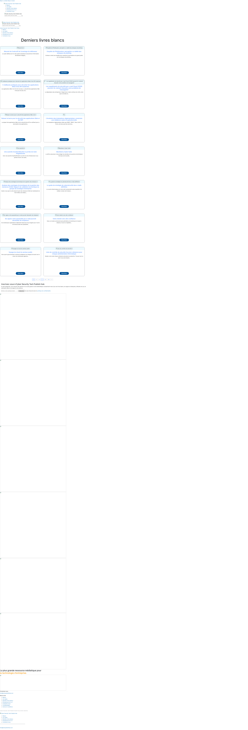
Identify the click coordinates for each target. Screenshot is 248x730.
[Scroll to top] (0, 729)
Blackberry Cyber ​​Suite (64, 152)
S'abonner (21, 290)
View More (20, 72)
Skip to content (4, 0)
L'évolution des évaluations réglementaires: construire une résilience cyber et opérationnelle (64, 119)
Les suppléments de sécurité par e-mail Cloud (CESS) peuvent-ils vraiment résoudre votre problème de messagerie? (64, 88)
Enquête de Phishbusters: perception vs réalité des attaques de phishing (64, 52)
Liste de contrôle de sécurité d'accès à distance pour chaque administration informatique (64, 253)
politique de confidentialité (43, 290)
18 (48, 279)
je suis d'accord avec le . (38, 290)
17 (45, 279)
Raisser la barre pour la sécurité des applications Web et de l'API (20, 119)
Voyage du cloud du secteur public (20, 252)
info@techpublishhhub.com (6, 693)
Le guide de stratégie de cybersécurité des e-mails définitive (64, 186)
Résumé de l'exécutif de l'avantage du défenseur (20, 51)
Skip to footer (11, 0)
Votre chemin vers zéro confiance (64, 219)
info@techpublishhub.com (6, 727)
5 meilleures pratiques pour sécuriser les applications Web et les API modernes (20, 85)
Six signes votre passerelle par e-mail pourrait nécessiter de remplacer (20, 219)
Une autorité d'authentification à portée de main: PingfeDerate (20, 152)
